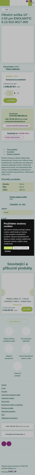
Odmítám (8, 251)
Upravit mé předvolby (21, 248)
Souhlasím (8, 248)
